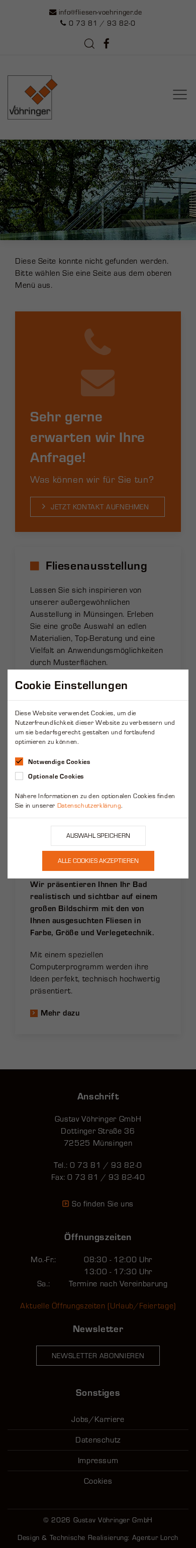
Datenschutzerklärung (89, 805)
